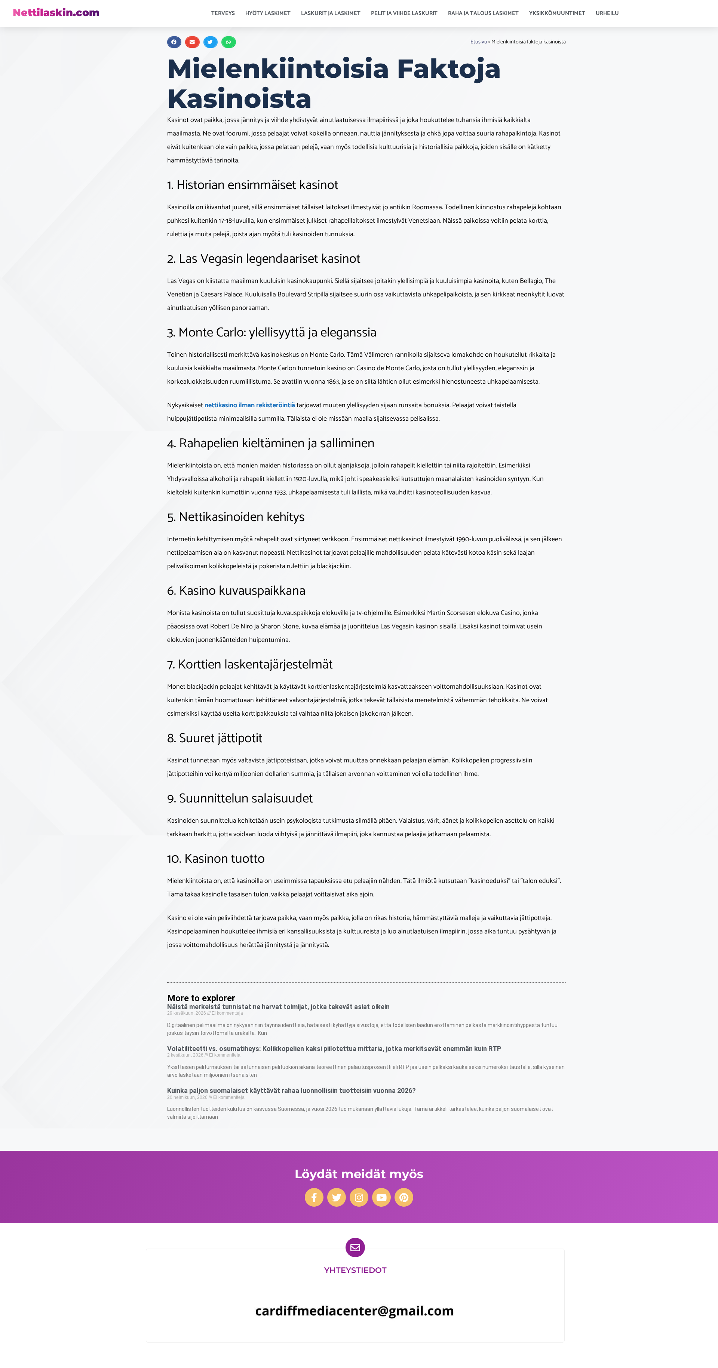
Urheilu (607, 13)
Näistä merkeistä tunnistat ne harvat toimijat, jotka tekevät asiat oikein (278, 1007)
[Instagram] (359, 1197)
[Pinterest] (404, 1197)
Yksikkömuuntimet (557, 13)
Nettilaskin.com (56, 12)
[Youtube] (381, 1197)
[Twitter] (336, 1197)
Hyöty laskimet (268, 13)
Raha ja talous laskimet (483, 13)
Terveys (223, 13)
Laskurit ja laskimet (330, 13)
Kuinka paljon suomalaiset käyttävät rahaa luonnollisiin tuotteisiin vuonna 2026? (291, 1090)
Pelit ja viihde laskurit (404, 13)
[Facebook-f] (314, 1197)
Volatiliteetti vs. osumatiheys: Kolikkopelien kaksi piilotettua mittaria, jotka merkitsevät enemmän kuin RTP (334, 1048)
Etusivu (478, 41)
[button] (174, 42)
